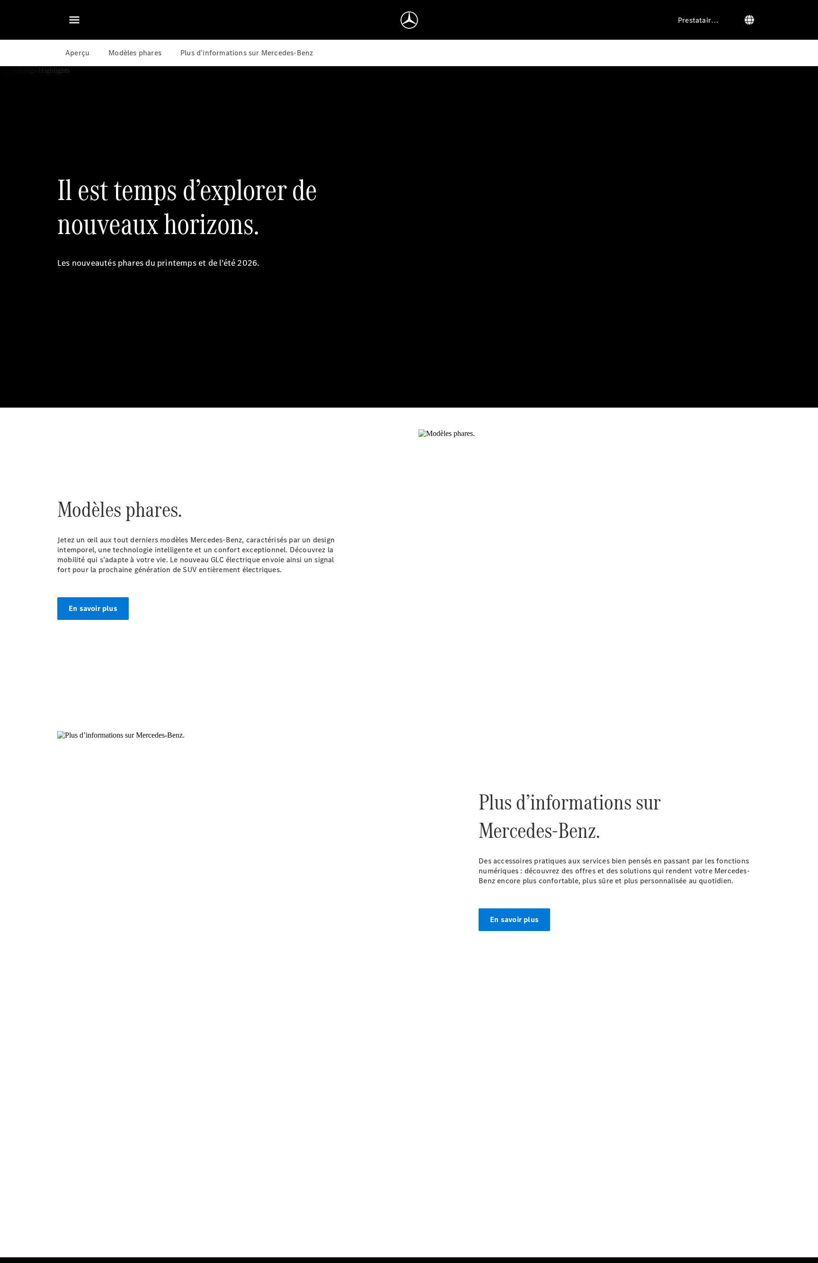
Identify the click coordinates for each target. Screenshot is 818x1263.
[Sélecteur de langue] (749, 19)
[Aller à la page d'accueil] (409, 20)
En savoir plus (93, 608)
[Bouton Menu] (74, 19)
